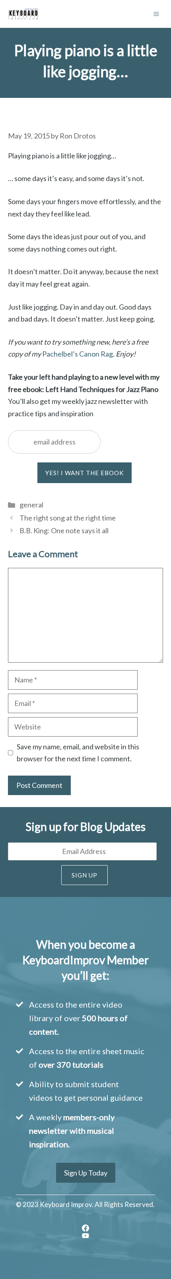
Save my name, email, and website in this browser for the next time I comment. (78, 752)
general (31, 504)
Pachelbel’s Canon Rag (77, 353)
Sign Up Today (85, 1172)
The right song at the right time (67, 517)
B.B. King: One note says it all (64, 530)
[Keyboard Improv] (23, 14)
